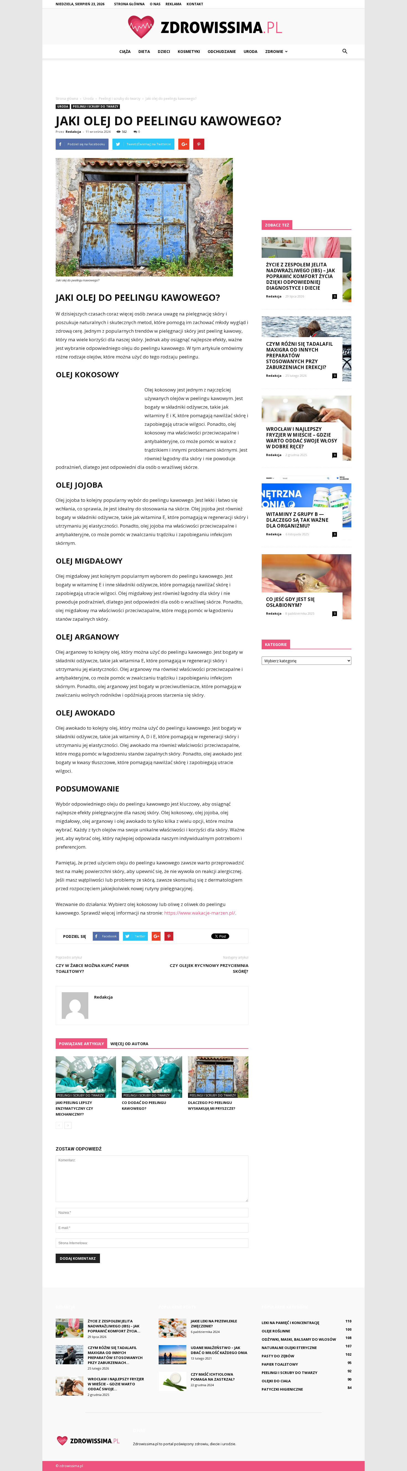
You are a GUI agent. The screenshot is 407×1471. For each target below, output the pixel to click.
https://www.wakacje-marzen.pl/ (199, 913)
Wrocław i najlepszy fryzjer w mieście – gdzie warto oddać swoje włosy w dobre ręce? (301, 438)
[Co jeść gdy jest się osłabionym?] (306, 586)
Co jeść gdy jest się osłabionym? (290, 602)
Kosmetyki (189, 51)
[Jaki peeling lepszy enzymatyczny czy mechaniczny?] (86, 1077)
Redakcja (73, 131)
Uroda (250, 51)
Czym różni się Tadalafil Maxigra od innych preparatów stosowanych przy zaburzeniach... (115, 1355)
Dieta (144, 51)
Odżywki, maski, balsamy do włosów (299, 1339)
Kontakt (195, 4)
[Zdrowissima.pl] (203, 27)
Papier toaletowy (280, 1364)
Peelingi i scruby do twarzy (95, 106)
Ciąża (125, 51)
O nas (155, 4)
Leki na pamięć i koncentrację (290, 1322)
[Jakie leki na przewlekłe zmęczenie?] (172, 1328)
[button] (344, 51)
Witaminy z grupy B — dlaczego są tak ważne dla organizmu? (297, 520)
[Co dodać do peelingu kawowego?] (152, 1077)
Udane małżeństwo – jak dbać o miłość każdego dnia (219, 1350)
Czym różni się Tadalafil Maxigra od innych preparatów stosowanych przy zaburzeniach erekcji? (299, 355)
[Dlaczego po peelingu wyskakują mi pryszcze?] (218, 1077)
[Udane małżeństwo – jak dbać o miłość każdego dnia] (172, 1354)
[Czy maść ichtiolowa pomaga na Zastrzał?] (172, 1381)
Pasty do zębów (278, 1355)
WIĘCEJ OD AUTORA (129, 1043)
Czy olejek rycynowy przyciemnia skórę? (209, 968)
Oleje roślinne (276, 1331)
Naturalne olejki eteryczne (289, 1347)
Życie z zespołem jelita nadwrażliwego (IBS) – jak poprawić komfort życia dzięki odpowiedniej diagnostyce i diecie (300, 276)
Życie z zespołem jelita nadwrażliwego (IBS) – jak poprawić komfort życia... (114, 1326)
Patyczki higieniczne (282, 1389)
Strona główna (129, 4)
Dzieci (164, 51)
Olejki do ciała (276, 1380)
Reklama (173, 4)
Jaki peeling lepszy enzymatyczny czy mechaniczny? (74, 1108)
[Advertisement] (203, 77)
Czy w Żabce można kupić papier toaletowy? (92, 968)
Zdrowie (274, 51)
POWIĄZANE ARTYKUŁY (81, 1043)
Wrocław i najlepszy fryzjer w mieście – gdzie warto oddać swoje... (116, 1383)
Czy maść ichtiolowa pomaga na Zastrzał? (213, 1377)
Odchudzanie (222, 51)
